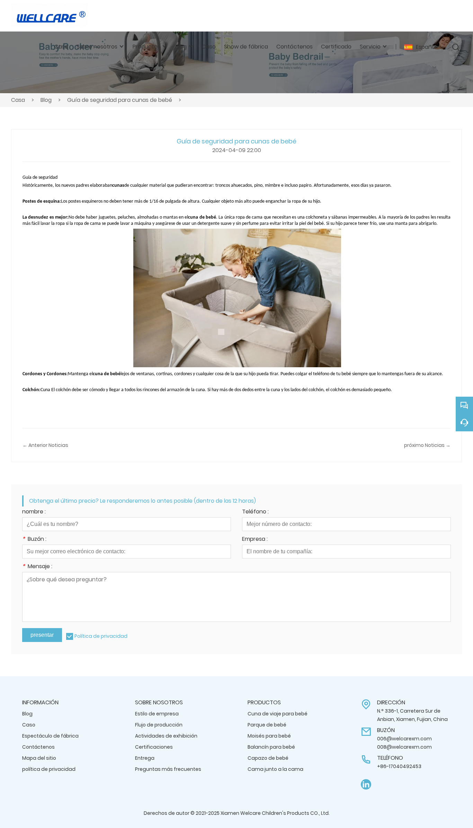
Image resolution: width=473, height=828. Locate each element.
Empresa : (255, 539)
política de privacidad (48, 769)
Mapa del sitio (39, 758)
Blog (46, 100)
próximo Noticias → (427, 445)
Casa (18, 100)
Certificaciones (154, 746)
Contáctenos (38, 746)
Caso (28, 724)
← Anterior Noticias (45, 445)
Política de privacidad (100, 636)
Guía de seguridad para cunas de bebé (119, 100)
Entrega (144, 758)
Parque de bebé (267, 724)
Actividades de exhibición (166, 735)
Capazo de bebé (268, 758)
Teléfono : (255, 512)
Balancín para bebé (271, 746)
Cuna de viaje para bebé (277, 713)
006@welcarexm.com (404, 738)
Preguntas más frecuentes (168, 769)
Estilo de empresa (157, 713)
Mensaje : (37, 567)
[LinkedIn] (366, 784)
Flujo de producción (158, 724)
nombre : (34, 512)
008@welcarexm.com (404, 746)
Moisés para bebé (269, 735)
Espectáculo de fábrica (50, 735)
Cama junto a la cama (275, 769)
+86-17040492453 (399, 766)
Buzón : (34, 539)
